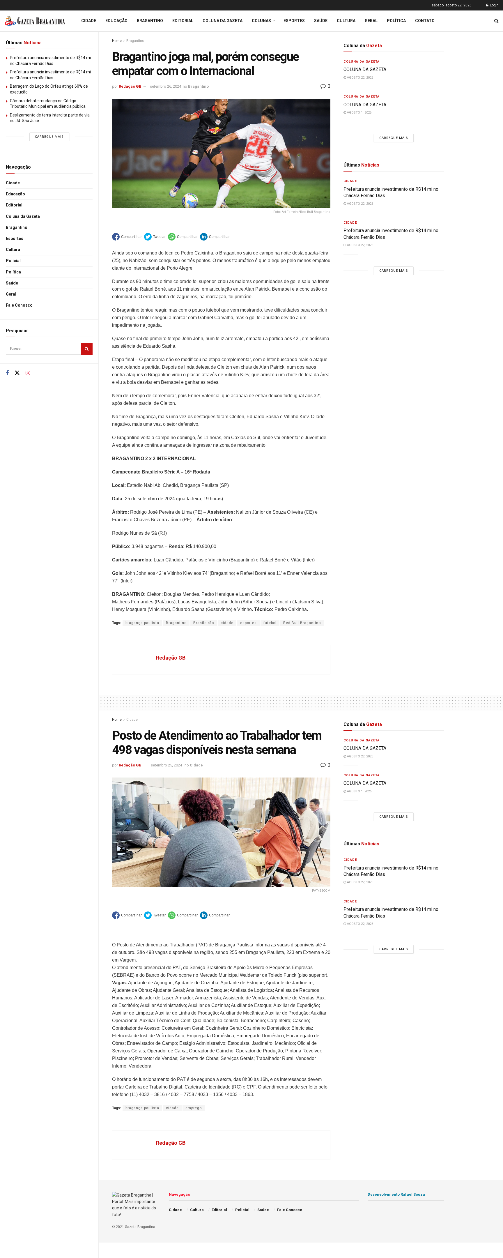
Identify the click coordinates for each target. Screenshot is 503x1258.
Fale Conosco (19, 305)
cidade (227, 623)
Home (117, 41)
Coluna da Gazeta (23, 216)
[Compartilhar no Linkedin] (215, 237)
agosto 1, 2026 (358, 112)
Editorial (14, 205)
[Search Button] (87, 349)
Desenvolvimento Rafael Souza (396, 1194)
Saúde (12, 283)
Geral (11, 294)
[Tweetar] (155, 237)
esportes (248, 623)
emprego (193, 1108)
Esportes (14, 238)
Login (494, 5)
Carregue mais (49, 137)
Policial (13, 260)
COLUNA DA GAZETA (364, 69)
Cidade (13, 183)
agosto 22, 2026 (359, 77)
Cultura (13, 249)
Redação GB (130, 86)
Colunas (261, 20)
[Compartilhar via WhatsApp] (183, 237)
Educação (15, 194)
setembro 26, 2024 (165, 86)
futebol (270, 623)
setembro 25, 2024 (166, 765)
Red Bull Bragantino (302, 623)
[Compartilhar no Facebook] (127, 237)
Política (13, 272)
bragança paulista (142, 623)
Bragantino (16, 227)
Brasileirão (203, 623)
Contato (425, 20)
